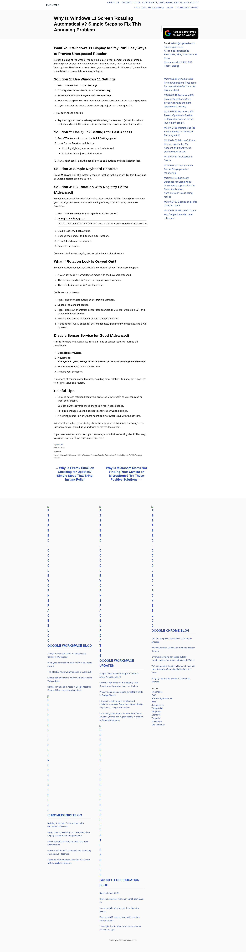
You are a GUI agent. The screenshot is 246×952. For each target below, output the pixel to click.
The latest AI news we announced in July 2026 (69, 672)
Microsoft (63, 455)
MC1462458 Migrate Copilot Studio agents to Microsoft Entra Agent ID (179, 131)
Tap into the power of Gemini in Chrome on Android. (171, 640)
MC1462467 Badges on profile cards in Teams (180, 203)
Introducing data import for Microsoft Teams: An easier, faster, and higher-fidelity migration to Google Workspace (121, 716)
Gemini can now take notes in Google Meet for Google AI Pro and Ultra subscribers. (69, 688)
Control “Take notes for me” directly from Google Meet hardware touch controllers (118, 684)
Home (56, 455)
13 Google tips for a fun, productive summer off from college (120, 928)
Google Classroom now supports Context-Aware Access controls (119, 675)
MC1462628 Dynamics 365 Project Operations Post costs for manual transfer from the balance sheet (180, 84)
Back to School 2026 (109, 893)
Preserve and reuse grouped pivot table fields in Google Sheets (121, 694)
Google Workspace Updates (116, 663)
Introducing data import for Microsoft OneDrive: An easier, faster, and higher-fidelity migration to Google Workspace (121, 704)
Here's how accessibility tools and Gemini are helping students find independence (68, 834)
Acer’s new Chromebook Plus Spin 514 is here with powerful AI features (68, 861)
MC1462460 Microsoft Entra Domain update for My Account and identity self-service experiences (179, 146)
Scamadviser (157, 705)
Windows (57, 452)
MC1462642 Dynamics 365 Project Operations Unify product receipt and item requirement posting (179, 101)
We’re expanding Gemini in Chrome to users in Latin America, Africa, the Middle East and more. (173, 669)
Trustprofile (156, 708)
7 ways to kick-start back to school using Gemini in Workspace (66, 655)
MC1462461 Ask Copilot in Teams (178, 158)
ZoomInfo (155, 715)
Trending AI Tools (173, 47)
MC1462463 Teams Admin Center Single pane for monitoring (178, 169)
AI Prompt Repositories (176, 50)
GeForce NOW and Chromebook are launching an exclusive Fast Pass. (69, 852)
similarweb (156, 721)
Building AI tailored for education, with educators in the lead (65, 825)
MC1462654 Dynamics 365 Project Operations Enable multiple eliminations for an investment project (179, 117)
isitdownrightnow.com (161, 698)
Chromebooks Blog (64, 815)
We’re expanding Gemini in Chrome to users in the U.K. (173, 649)
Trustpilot (156, 718)
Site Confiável (158, 724)
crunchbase (157, 692)
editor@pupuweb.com (183, 43)
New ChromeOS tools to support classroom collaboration (67, 843)
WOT (153, 701)
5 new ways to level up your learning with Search (119, 910)
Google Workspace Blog (69, 645)
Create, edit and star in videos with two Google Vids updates (69, 679)
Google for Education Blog (119, 882)
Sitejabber (156, 711)
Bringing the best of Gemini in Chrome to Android (170, 680)
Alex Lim (59, 445)
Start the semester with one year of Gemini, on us (121, 900)
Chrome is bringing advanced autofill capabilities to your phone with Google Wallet (172, 658)
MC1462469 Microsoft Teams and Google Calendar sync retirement (180, 214)
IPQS (153, 695)
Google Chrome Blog (170, 630)
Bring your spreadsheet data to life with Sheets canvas (69, 664)
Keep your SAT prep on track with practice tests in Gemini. (119, 919)
